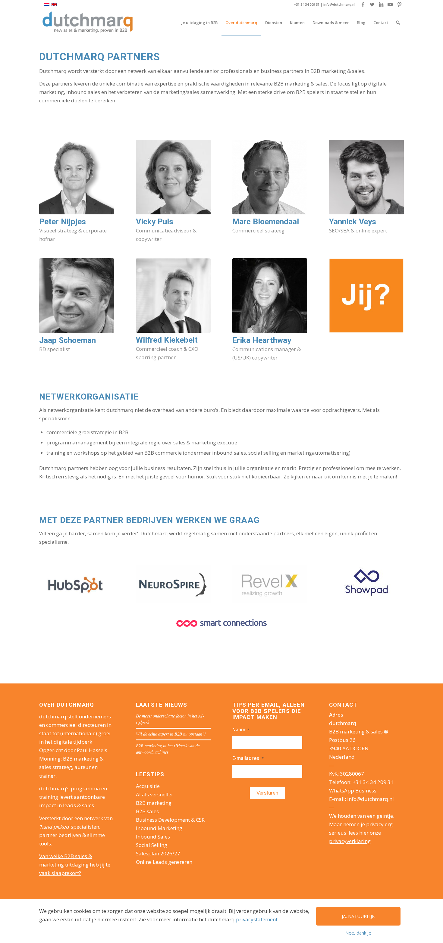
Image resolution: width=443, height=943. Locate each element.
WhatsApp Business (352, 790)
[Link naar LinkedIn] (381, 4)
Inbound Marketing (159, 828)
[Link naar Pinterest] (399, 4)
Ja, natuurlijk (358, 916)
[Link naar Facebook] (363, 4)
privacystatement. (257, 919)
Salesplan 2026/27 (158, 853)
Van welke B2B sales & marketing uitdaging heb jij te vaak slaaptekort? (74, 864)
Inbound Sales (153, 836)
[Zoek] (398, 22)
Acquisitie (148, 786)
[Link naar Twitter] (372, 4)
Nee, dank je (358, 933)
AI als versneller (154, 794)
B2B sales (147, 811)
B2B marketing (153, 802)
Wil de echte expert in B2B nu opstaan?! (171, 734)
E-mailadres (248, 758)
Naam (241, 730)
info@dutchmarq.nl (339, 4)
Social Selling (151, 845)
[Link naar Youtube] (390, 4)
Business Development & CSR (170, 819)
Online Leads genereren (164, 861)
